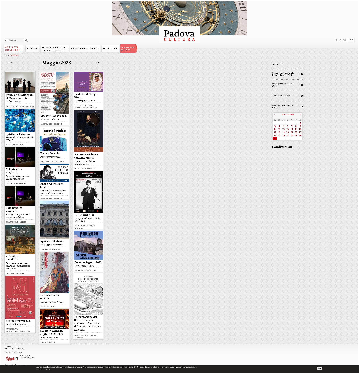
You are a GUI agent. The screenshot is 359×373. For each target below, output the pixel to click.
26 (283, 135)
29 (296, 135)
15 (296, 129)
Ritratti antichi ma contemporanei (86, 156)
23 (300, 132)
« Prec (11, 62)
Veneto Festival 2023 (18, 320)
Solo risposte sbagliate (14, 171)
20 (287, 132)
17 (275, 132)
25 (279, 135)
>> (302, 74)
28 (292, 135)
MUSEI (127, 49)
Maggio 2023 (56, 63)
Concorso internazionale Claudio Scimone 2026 (283, 74)
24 (275, 135)
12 (283, 129)
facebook (336, 40)
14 (292, 129)
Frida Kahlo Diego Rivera (85, 95)
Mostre (32, 48)
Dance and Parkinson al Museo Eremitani (19, 96)
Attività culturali (13, 48)
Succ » (98, 62)
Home (7, 55)
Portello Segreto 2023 (88, 262)
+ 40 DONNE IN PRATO (50, 297)
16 (300, 129)
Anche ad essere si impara (51, 185)
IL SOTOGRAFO (84, 215)
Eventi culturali (85, 48)
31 (275, 138)
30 (300, 135)
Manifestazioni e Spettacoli (54, 49)
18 (279, 132)
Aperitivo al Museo (52, 241)
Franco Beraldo (50, 153)
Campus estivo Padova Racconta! (282, 106)
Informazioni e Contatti (13, 352)
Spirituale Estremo (18, 134)
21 (292, 132)
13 (287, 129)
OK (319, 368)
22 (296, 132)
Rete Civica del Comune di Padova (26, 357)
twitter (340, 40)
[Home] (179, 42)
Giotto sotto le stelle (281, 95)
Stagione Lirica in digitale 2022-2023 (51, 332)
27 (287, 135)
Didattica (110, 48)
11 (279, 129)
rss (345, 40)
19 (283, 132)
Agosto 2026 (288, 114)
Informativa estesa (43, 369)
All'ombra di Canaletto (13, 258)
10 (275, 129)
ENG (351, 40)
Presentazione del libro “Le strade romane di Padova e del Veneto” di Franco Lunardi (87, 323)
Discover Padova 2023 (53, 116)
